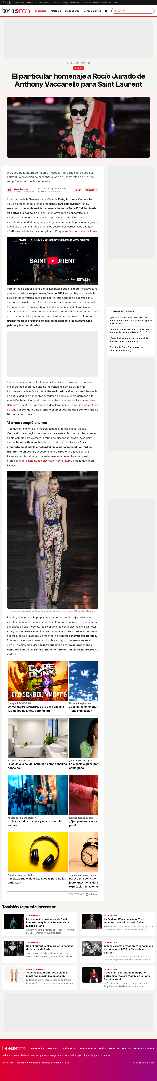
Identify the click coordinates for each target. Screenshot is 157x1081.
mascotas (63, 1055)
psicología (84, 1055)
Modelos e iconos (144, 1048)
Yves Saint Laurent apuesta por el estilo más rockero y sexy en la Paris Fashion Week (127, 976)
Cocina (47, 3)
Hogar (104, 3)
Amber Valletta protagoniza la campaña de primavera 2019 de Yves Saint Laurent (128, 949)
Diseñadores (72, 11)
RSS (67, 1062)
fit (101, 1055)
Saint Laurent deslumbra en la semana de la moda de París (49, 947)
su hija (65, 395)
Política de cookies (52, 1062)
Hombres (114, 1048)
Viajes (117, 3)
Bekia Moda (72, 63)
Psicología (94, 3)
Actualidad (20, 3)
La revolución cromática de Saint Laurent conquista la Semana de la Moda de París (47, 922)
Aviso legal (8, 1062)
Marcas (126, 1048)
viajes (107, 1055)
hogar (94, 1055)
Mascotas (74, 3)
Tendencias (39, 11)
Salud (84, 3)
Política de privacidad (28, 1062)
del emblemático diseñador (38, 460)
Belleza (38, 3)
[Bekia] (7, 2)
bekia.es (7, 1055)
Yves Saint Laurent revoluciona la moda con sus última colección (47, 974)
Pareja (65, 3)
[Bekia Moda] (16, 10)
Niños (102, 1048)
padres (44, 1055)
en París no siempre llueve (81, 231)
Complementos (92, 11)
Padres (56, 3)
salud (74, 1055)
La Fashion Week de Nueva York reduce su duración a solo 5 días (124, 921)
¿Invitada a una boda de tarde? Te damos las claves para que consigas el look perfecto (130, 320)
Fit (110, 3)
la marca (66, 460)
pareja (53, 1055)
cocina (34, 1055)
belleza (25, 1055)
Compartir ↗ (91, 190)
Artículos (55, 11)
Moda (30, 3)
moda (16, 1055)
